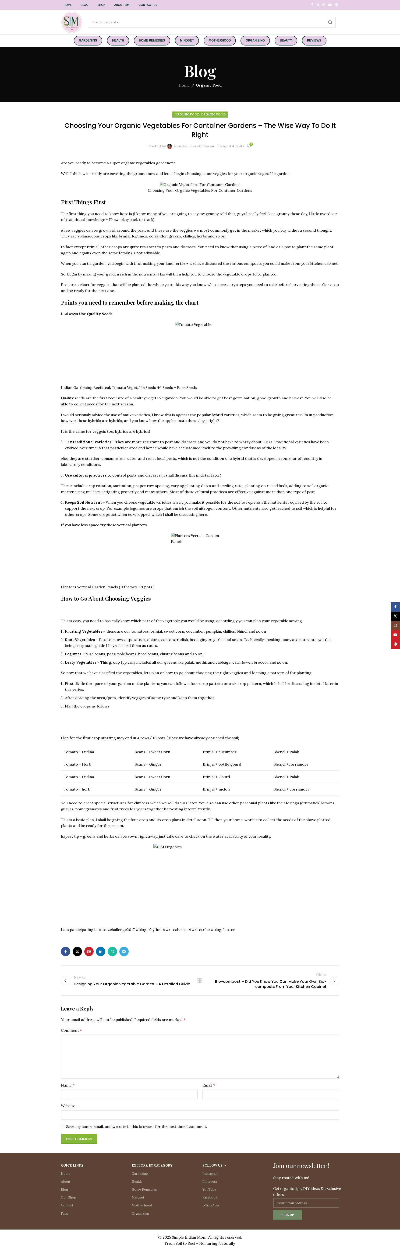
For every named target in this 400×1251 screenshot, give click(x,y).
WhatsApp (210, 1205)
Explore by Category (152, 1165)
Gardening (140, 1173)
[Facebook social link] (312, 5)
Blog (64, 1189)
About (65, 1181)
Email (208, 1085)
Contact (67, 1205)
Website (68, 1105)
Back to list (200, 980)
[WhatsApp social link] (112, 951)
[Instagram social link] (324, 5)
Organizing (140, 1213)
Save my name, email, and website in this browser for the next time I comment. (136, 1126)
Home (184, 85)
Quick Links (72, 1165)
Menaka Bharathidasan (193, 146)
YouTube (209, 1189)
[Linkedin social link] (100, 951)
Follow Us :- (214, 1165)
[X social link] (318, 5)
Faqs (64, 1213)
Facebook (209, 1197)
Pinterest (209, 1181)
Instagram (210, 1173)
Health (137, 1181)
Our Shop (68, 1197)
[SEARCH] (330, 22)
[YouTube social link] (330, 5)
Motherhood (142, 1205)
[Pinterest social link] (336, 5)
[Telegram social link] (124, 951)
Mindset (138, 1197)
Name (67, 1085)
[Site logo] (72, 21)
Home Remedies (144, 1189)
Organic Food (209, 85)
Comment (71, 1030)
